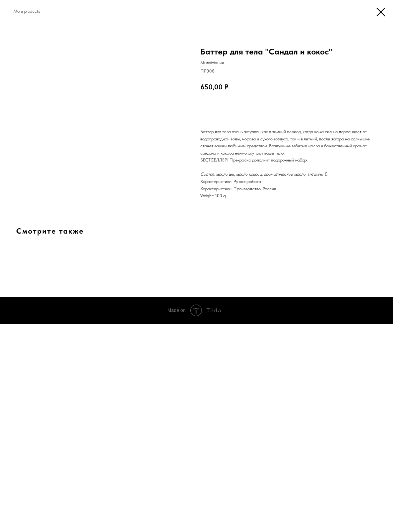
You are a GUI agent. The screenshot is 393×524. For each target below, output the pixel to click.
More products (26, 11)
